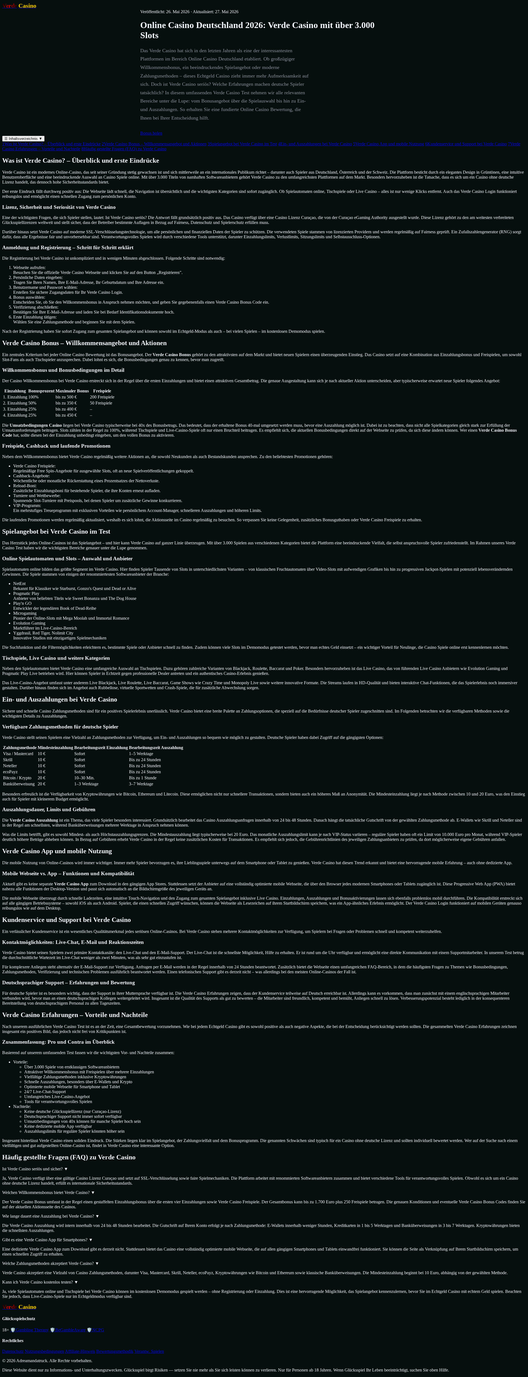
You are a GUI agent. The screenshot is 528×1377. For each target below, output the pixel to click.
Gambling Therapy (29, 1330)
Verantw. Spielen (149, 1351)
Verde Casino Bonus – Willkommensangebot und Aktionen (154, 144)
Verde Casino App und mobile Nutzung (388, 144)
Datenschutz (13, 1351)
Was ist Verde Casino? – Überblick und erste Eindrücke (51, 144)
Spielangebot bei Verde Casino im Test (242, 144)
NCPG (95, 1330)
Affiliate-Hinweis (80, 1351)
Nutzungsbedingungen (44, 1351)
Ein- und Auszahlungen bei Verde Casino (315, 144)
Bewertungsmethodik (114, 1351)
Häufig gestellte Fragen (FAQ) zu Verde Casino (123, 148)
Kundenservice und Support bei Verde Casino (466, 144)
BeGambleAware (68, 1330)
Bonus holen (151, 133)
